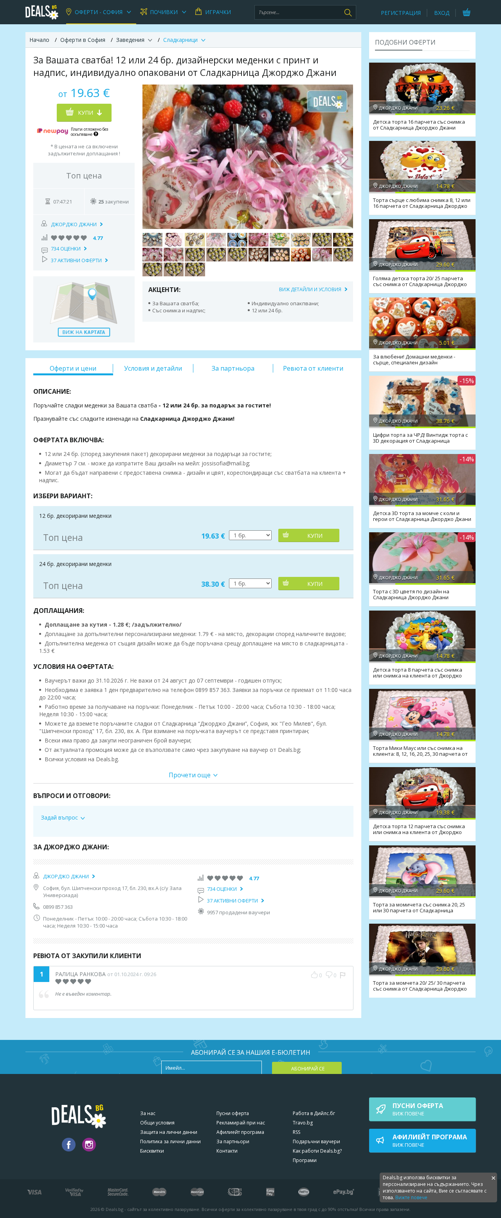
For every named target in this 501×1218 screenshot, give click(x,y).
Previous (152, 156)
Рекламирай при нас (240, 1122)
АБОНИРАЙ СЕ (307, 1068)
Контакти (227, 1151)
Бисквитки (152, 1151)
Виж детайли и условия (310, 289)
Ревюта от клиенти (313, 368)
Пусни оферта (232, 1113)
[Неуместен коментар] (342, 975)
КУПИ (315, 535)
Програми (305, 1160)
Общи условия (157, 1122)
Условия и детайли (153, 368)
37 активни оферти (76, 260)
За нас (147, 1113)
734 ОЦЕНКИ (66, 248)
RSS (296, 1132)
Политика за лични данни (170, 1141)
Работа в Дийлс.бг (314, 1113)
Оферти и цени (73, 368)
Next (343, 156)
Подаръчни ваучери (316, 1141)
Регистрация (401, 12)
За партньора (233, 368)
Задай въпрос (59, 817)
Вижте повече (411, 1197)
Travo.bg (303, 1122)
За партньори (232, 1141)
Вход (441, 12)
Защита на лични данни (168, 1132)
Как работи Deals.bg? (317, 1151)
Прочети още (190, 775)
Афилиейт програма (240, 1132)
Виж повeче (418, 1109)
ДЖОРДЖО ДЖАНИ (74, 224)
